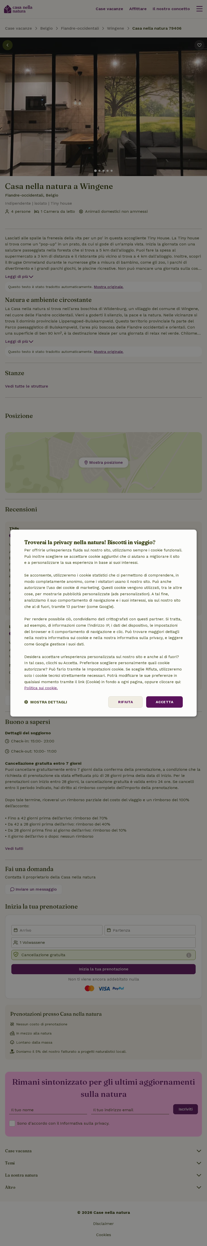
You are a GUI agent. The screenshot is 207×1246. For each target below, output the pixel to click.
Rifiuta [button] (125, 702)
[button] (45, 702)
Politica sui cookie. (41, 688)
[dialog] (103, 622)
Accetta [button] (164, 702)
